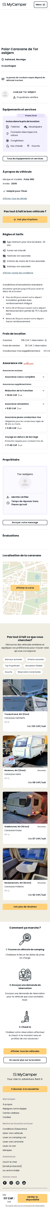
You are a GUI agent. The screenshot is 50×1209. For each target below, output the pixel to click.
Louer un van (9, 1145)
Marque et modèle (12, 179)
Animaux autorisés (13, 659)
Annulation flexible (33, 665)
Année (6, 183)
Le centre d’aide (11, 1170)
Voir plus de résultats (25, 906)
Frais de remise (11, 345)
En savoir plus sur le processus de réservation (25, 1205)
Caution (7, 340)
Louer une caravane (13, 1141)
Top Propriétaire (12, 665)
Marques (7, 1150)
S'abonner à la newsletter (25, 1089)
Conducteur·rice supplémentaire (21, 350)
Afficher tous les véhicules (25, 1051)
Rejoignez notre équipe (15, 1108)
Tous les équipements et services (25, 158)
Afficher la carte (25, 587)
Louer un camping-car (14, 1137)
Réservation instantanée (29, 672)
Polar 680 (29, 179)
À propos (7, 1104)
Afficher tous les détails (15, 198)
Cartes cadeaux (11, 1112)
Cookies (7, 1117)
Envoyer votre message (25, 522)
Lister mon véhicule (13, 1133)
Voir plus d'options (27, 219)
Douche (8, 672)
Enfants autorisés (36, 659)
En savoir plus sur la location (25, 1060)
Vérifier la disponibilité (32, 1198)
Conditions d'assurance (15, 1128)
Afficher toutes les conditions (18, 272)
